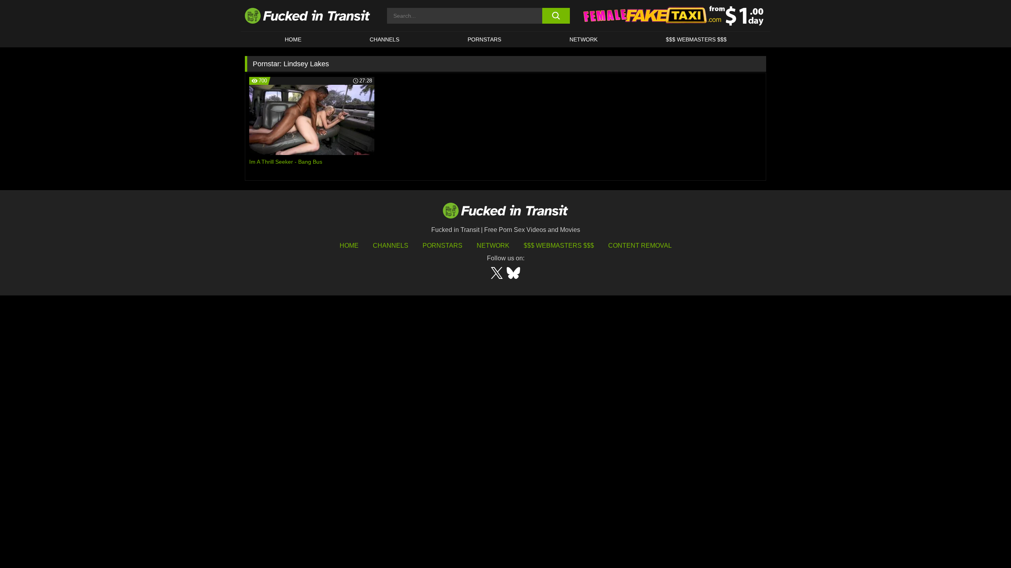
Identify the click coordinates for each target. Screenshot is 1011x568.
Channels (390, 245)
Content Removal (640, 245)
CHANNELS (384, 39)
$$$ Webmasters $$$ (559, 245)
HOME (293, 39)
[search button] (555, 16)
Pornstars (484, 39)
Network (583, 39)
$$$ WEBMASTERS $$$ (696, 39)
